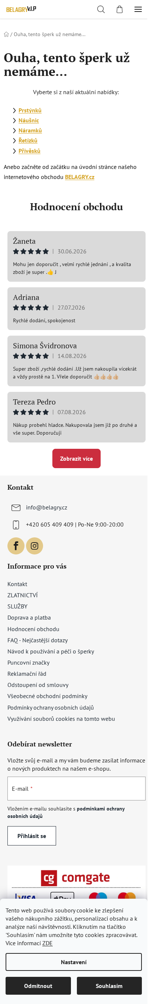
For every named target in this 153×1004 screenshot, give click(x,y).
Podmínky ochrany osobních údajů (50, 707)
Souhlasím (109, 985)
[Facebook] (16, 545)
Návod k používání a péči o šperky (50, 651)
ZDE (47, 943)
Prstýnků (30, 110)
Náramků (30, 130)
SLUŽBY (17, 606)
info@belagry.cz (46, 507)
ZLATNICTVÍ (22, 595)
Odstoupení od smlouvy (37, 684)
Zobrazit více (76, 458)
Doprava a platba (29, 617)
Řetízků (28, 140)
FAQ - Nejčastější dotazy (37, 640)
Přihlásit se (31, 836)
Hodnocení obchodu (76, 206)
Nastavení (74, 962)
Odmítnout (38, 985)
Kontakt (17, 584)
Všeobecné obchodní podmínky (47, 696)
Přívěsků (29, 150)
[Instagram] (34, 545)
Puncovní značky (28, 662)
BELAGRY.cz (79, 176)
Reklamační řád (26, 673)
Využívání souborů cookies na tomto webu (61, 718)
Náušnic (29, 120)
